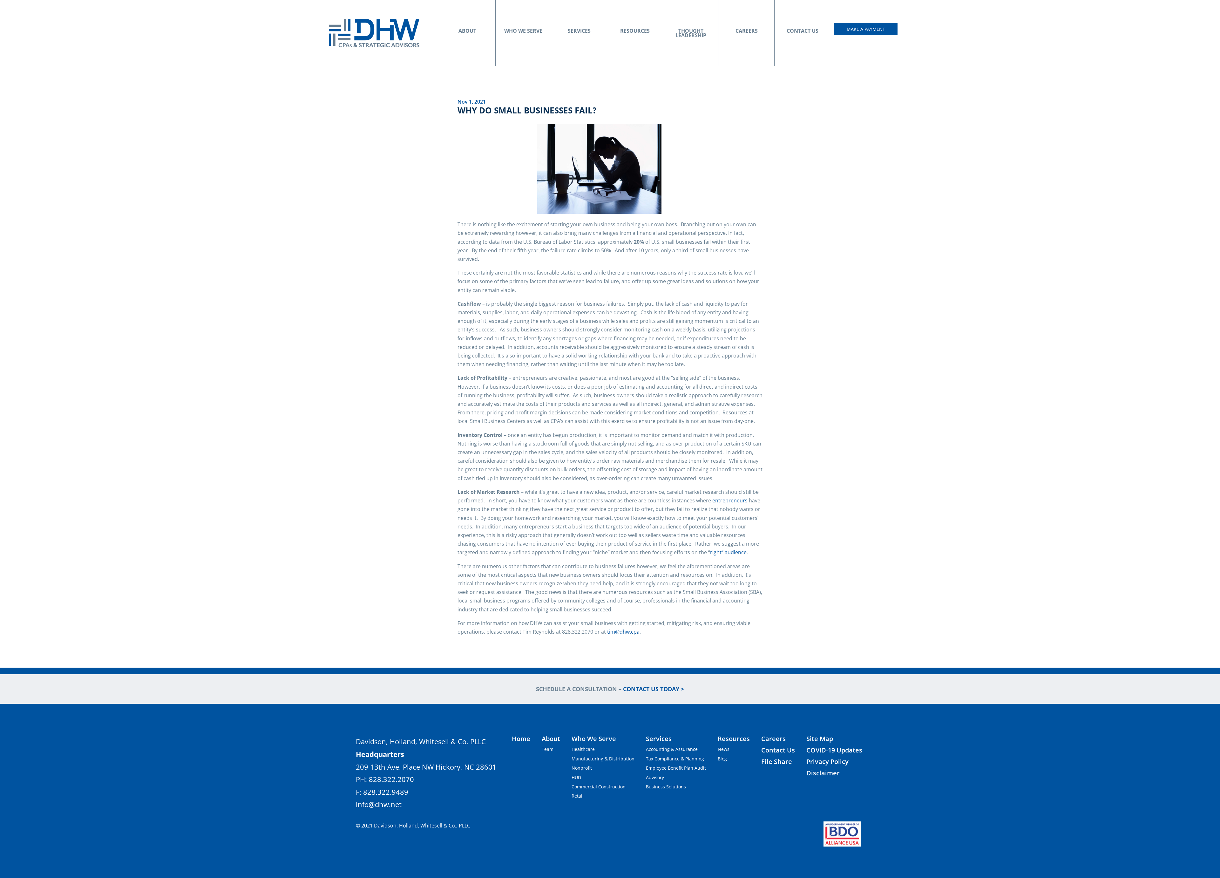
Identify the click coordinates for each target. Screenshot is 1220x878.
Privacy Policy (827, 761)
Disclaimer (823, 773)
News (723, 749)
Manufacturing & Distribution (603, 759)
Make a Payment (866, 29)
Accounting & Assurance (672, 749)
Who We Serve (523, 30)
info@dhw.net (379, 804)
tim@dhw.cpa (623, 631)
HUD (576, 777)
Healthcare (583, 749)
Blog (722, 759)
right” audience (728, 552)
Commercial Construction (599, 787)
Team (547, 749)
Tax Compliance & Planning (675, 759)
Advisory (655, 777)
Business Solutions (666, 787)
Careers (746, 30)
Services (579, 30)
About (467, 30)
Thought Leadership (690, 33)
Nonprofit (582, 768)
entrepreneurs (730, 500)
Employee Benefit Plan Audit (676, 768)
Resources (635, 30)
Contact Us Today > (653, 689)
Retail (578, 796)
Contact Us (802, 30)
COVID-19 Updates (834, 750)
